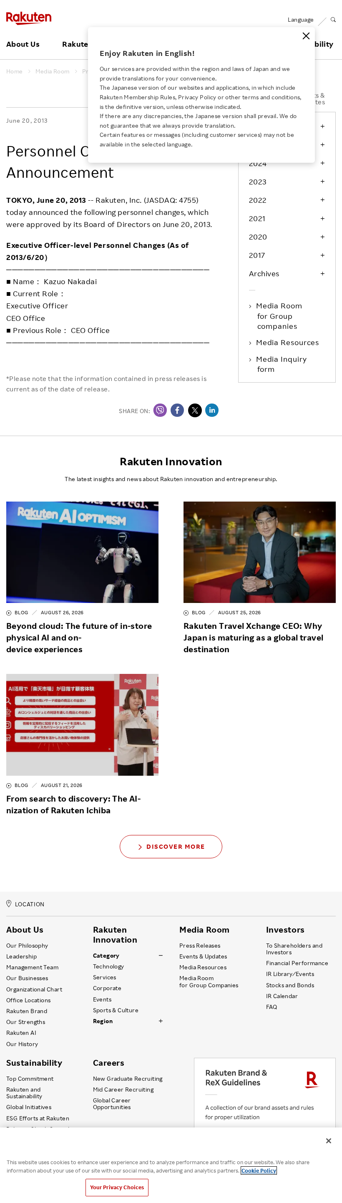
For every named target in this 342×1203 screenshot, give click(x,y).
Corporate (107, 988)
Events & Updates (203, 956)
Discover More (175, 846)
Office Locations (28, 1000)
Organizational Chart (34, 989)
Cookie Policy (258, 1170)
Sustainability (34, 1063)
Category (106, 955)
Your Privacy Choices (117, 1187)
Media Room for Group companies (279, 315)
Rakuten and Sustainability (24, 1093)
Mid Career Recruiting (123, 1089)
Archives (264, 273)
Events (102, 999)
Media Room (52, 71)
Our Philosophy (27, 945)
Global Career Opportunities (112, 1103)
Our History (22, 1044)
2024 (258, 163)
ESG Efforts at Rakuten (37, 1118)
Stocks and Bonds (290, 985)
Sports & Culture (115, 1010)
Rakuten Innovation (115, 935)
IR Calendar (282, 996)
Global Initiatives (28, 1107)
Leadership (21, 956)
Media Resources (288, 342)
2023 (258, 181)
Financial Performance (297, 963)
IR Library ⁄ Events (290, 974)
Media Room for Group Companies (209, 981)
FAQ (271, 1007)
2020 (258, 236)
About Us (23, 44)
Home (14, 71)
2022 (258, 199)
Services (104, 977)
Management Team (32, 967)
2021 (257, 218)
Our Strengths (25, 1022)
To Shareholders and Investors (294, 949)
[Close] (306, 36)
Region (103, 1021)
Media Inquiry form (282, 363)
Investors (285, 930)
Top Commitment (30, 1078)
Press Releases (200, 945)
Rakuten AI (21, 1032)
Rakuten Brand (26, 1011)
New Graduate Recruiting (128, 1078)
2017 (257, 255)
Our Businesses (27, 978)
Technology (108, 966)
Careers (109, 1063)
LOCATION (30, 904)
